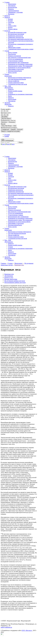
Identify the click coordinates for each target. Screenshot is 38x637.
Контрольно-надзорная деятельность (19, 77)
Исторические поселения (16, 34)
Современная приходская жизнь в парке (20, 49)
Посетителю (12, 54)
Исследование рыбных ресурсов (14, 281)
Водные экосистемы (10, 279)
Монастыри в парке (14, 47)
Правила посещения (14, 56)
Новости (7, 15)
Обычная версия (6, 118)
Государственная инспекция (17, 79)
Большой (19, 129)
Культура (7, 31)
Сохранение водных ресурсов (17, 84)
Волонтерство (12, 7)
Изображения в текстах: (8, 120)
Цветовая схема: (6, 113)
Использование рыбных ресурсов (15, 282)
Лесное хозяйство (13, 81)
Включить (4, 122)
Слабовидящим (8, 140)
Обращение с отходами (15, 12)
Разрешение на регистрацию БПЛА (19, 67)
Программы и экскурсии (16, 69)
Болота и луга (8, 277)
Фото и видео (12, 72)
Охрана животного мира (16, 82)
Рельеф (10, 20)
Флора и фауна (12, 29)
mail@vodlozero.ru (6, 627)
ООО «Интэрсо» (27, 630)
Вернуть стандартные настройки (10, 131)
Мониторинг (12, 4)
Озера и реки (12, 25)
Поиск (20, 142)
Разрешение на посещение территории (20, 94)
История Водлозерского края (17, 32)
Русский (7, 134)
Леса (9, 24)
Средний (13, 129)
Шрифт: (3, 124)
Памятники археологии (15, 36)
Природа (7, 17)
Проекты (11, 9)
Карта (10, 96)
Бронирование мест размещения (18, 62)
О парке (7, 2)
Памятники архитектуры (16, 37)
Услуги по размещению (15, 59)
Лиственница (8, 276)
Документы (11, 5)
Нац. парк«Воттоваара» (8, 86)
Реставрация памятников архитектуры (20, 39)
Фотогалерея (12, 99)
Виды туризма (12, 52)
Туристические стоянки (15, 61)
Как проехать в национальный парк (19, 57)
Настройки (4, 116)
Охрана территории (8, 75)
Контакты (11, 14)
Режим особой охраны (15, 91)
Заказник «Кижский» (8, 103)
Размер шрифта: (6, 109)
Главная (3, 263)
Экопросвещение (13, 10)
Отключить (12, 122)
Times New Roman (6, 125)
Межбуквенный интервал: (9, 127)
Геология (11, 22)
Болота (10, 27)
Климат (10, 19)
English (6, 136)
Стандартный (5, 129)
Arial (14, 125)
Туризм (6, 51)
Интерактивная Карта (15, 71)
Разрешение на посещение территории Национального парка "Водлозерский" (20, 65)
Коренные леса (19, 265)
